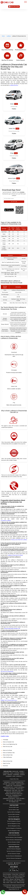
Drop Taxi (8, 792)
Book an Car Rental (7, 750)
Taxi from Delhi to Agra (14, 807)
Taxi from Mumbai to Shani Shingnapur (13, 837)
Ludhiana (9, 36)
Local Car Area (20, 798)
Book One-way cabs (7, 746)
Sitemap (11, 879)
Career (7, 882)
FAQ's (22, 879)
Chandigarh (6, 773)
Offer (4, 880)
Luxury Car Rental (19, 787)
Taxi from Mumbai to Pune (13, 844)
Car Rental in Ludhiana (6, 520)
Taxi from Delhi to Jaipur (14, 809)
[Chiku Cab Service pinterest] (15, 867)
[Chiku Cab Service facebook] (11, 867)
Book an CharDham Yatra (9, 752)
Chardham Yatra (16, 795)
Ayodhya (22, 774)
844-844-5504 (15, 6)
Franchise (16, 880)
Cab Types (14, 790)
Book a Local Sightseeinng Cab (10, 744)
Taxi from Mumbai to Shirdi (14, 835)
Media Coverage (20, 882)
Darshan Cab (7, 790)
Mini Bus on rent (16, 792)
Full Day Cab (17, 800)
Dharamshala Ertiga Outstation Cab (12, 628)
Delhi (11, 773)
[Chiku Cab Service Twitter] (10, 867)
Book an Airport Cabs (8, 755)
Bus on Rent (12, 784)
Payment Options (19, 877)
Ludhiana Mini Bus (14, 85)
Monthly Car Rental (10, 788)
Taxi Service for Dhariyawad (7, 671)
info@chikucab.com (14, 864)
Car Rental (7, 782)
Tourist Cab (9, 785)
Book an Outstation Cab (8, 741)
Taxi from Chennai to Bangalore (14, 848)
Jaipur (4, 774)
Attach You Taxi (6, 763)
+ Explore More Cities (14, 779)
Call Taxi (20, 790)
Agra (14, 776)
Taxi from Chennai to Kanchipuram (13, 858)
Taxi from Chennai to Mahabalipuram (14, 855)
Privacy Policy (15, 874)
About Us (5, 876)
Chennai (21, 771)
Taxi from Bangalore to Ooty (14, 825)
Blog (4, 882)
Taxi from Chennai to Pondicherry (14, 851)
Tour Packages (17, 785)
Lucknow (16, 773)
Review (9, 876)
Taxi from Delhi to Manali (13, 816)
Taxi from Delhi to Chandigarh (13, 812)
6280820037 (18, 863)
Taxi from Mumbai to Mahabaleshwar (14, 839)
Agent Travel (13, 882)
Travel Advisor (10, 880)
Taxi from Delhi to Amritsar (13, 814)
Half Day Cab (9, 800)
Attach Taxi (19, 788)
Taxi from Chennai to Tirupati (14, 853)
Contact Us (21, 874)
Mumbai (22, 773)
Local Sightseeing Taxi (17, 782)
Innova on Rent (20, 784)
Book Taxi (8, 795)
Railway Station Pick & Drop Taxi (13, 793)
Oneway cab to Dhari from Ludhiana (19, 539)
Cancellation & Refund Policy (18, 876)
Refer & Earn (6, 879)
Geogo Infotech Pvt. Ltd (14, 889)
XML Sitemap (17, 879)
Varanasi (9, 774)
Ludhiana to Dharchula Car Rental (15, 555)
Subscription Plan (8, 787)
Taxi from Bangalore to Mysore (13, 821)
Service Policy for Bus (9, 877)
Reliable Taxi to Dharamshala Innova (9, 700)
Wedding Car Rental (13, 796)
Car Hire (5, 784)
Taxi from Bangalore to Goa (14, 830)
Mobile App (21, 880)
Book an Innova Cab (7, 761)
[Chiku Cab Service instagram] (13, 867)
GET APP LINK (14, 201)
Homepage (5, 739)
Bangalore (15, 771)
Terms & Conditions (7, 874)
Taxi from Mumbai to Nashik (14, 842)
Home (3, 36)
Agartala (18, 776)
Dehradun (8, 776)
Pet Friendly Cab (13, 801)
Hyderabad (16, 774)
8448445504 (10, 863)
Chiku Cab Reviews (7, 757)
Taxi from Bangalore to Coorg (13, 823)
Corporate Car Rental (9, 798)
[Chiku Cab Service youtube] (14, 867)
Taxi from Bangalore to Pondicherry (13, 828)
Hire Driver (5, 765)
